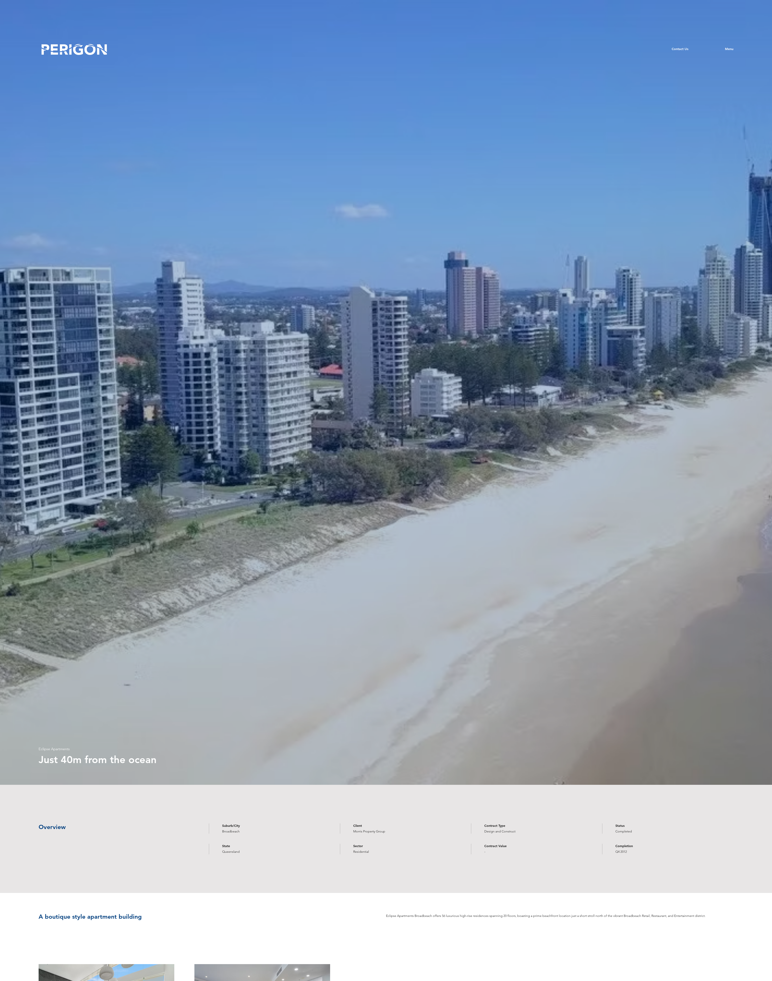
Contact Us (680, 49)
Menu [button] (729, 49)
